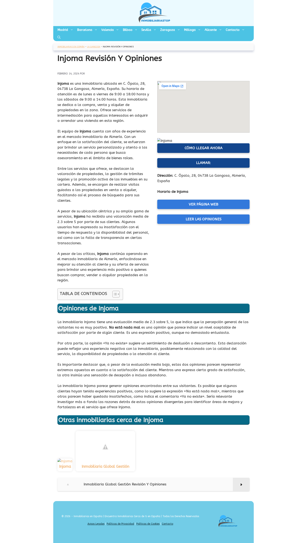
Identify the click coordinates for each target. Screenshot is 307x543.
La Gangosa (93, 46)
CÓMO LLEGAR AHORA (203, 148)
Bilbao (127, 30)
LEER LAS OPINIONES (203, 219)
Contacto (233, 30)
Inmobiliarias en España (71, 46)
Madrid (62, 30)
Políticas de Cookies (148, 523)
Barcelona (84, 30)
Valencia (107, 30)
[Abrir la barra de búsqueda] (59, 37)
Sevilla (146, 30)
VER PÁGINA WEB (203, 204)
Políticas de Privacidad (120, 523)
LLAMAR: (203, 163)
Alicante (211, 30)
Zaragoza (167, 30)
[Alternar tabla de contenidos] (114, 294)
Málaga (190, 30)
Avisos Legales (96, 523)
